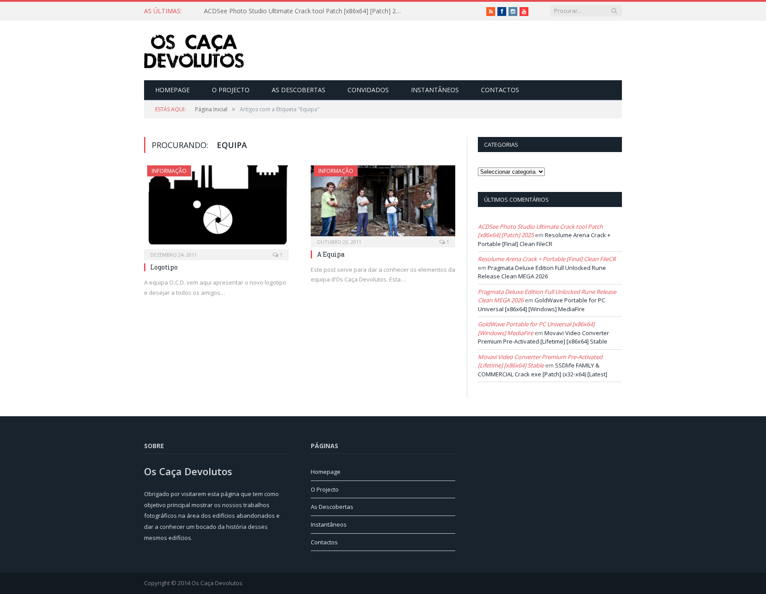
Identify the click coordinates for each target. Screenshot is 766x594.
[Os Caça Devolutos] (194, 50)
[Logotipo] (216, 209)
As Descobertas (298, 90)
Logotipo (164, 267)
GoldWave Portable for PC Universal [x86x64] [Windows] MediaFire (541, 304)
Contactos (500, 90)
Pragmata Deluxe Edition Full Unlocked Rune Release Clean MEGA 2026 (542, 272)
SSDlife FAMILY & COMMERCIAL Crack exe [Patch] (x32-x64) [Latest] (542, 369)
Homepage (172, 90)
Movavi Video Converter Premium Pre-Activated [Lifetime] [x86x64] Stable (543, 337)
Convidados (368, 90)
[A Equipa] (383, 203)
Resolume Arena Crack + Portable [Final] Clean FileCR (544, 239)
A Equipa (330, 254)
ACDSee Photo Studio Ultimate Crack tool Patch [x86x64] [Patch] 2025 (305, 11)
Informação (169, 171)
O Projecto (231, 90)
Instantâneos (435, 90)
